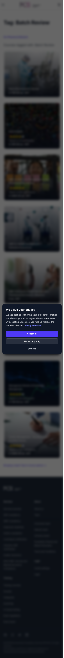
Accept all (32, 333)
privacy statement (33, 325)
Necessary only (32, 341)
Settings (32, 348)
